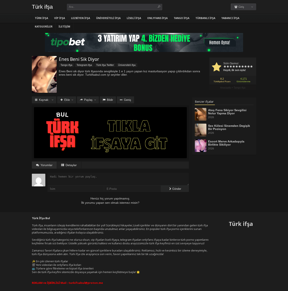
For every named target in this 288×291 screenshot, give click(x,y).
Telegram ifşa (84, 65)
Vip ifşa (59, 18)
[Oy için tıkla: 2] (227, 67)
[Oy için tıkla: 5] (236, 67)
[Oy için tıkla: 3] (230, 67)
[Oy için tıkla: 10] (251, 67)
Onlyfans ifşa (157, 18)
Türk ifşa (42, 7)
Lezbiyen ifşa (80, 18)
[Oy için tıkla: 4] (233, 67)
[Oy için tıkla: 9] (248, 67)
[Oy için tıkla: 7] (242, 67)
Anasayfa (225, 87)
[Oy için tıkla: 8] (245, 67)
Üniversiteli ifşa (108, 18)
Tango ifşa (181, 18)
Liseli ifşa (134, 18)
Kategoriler (43, 26)
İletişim (64, 26)
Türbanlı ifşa (205, 18)
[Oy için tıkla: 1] (224, 67)
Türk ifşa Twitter (105, 65)
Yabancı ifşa (230, 18)
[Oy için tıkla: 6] (239, 67)
